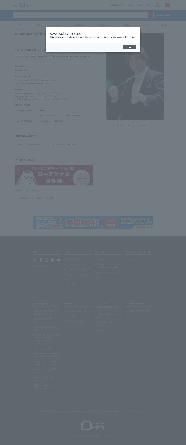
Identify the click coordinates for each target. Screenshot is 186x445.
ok (130, 47)
